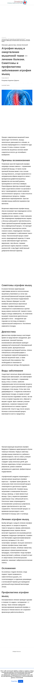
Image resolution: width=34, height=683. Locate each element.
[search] (31, 3)
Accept (20, 681)
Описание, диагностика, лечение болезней (14, 38)
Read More (14, 681)
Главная (4, 37)
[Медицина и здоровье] (17, 2)
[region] (17, 19)
